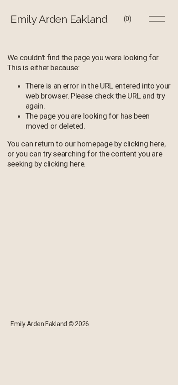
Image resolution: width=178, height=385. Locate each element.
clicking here (143, 143)
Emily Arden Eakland (58, 19)
